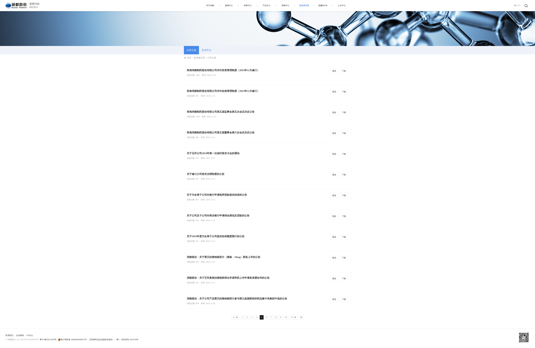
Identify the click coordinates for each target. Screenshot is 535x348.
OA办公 (29, 335)
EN (519, 5)
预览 (334, 71)
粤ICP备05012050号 (48, 340)
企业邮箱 (20, 335)
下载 (344, 71)
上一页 (235, 317)
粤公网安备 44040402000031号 (74, 340)
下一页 (293, 317)
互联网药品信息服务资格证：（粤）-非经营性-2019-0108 (113, 340)
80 (301, 317)
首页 (189, 58)
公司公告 (211, 58)
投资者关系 (199, 58)
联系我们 (9, 335)
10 (286, 317)
